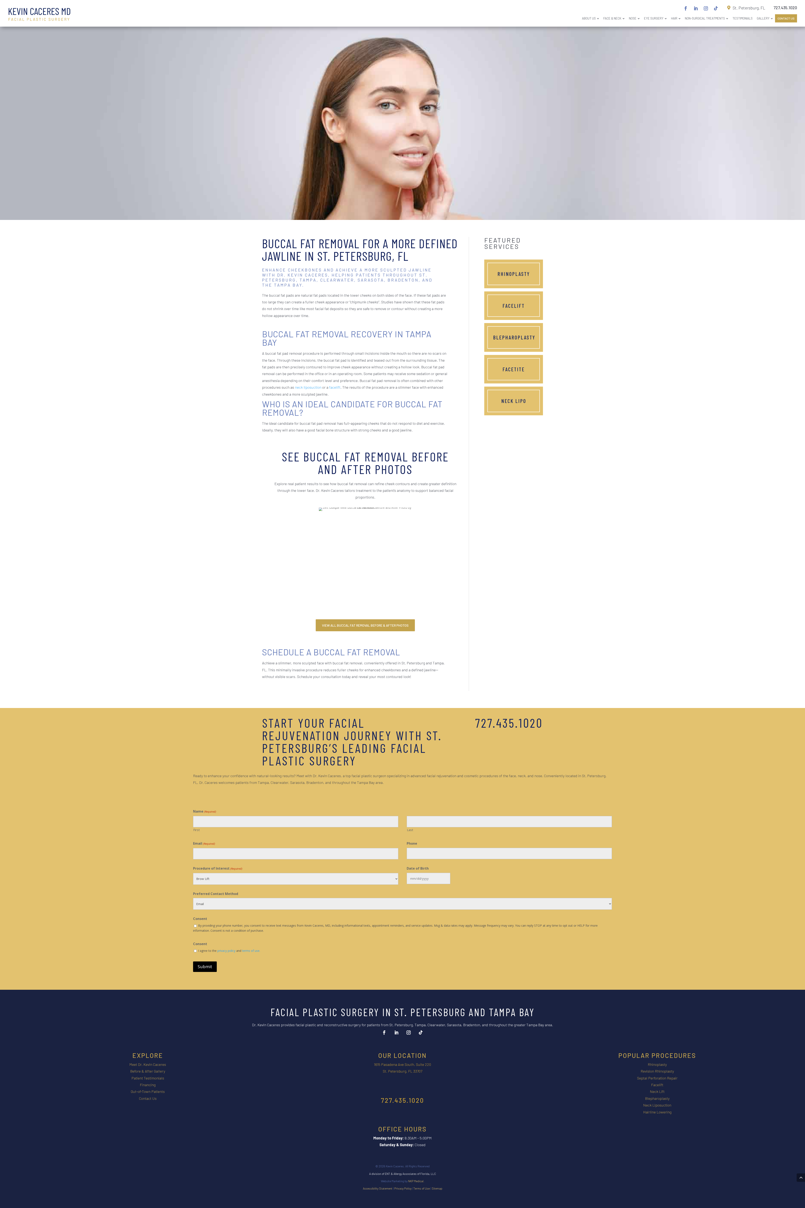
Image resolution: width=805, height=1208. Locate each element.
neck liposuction (308, 387)
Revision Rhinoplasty (657, 1071)
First (196, 830)
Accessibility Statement (377, 1188)
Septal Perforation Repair (657, 1078)
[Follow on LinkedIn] (696, 8)
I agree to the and (229, 951)
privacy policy (226, 951)
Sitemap (437, 1188)
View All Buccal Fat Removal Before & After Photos (365, 625)
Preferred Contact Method (215, 893)
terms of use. (251, 951)
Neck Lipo (513, 401)
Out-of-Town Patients (148, 1091)
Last (410, 830)
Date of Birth (418, 868)
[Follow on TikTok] (716, 8)
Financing (148, 1084)
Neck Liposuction (657, 1105)
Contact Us (148, 1098)
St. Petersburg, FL (749, 7)
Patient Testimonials (147, 1078)
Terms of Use (421, 1188)
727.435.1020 (785, 7)
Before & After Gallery (147, 1071)
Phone (412, 843)
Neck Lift (657, 1091)
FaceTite (513, 369)
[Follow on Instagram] (706, 8)
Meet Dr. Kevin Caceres (147, 1064)
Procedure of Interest (217, 868)
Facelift (513, 306)
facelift (334, 387)
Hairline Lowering (657, 1112)
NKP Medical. (416, 1181)
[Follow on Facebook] (686, 8)
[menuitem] (590, 18)
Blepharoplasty (514, 337)
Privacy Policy (403, 1188)
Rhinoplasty (513, 274)
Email (204, 843)
